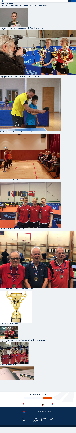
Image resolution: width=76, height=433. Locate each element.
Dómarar (42, 420)
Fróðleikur (19, 1)
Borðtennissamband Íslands (24, 412)
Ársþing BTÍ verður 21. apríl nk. (10, 364)
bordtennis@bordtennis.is (25, 421)
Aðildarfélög (35, 418)
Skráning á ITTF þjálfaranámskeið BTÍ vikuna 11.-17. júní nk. (20, 76)
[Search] (69, 1)
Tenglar (51, 419)
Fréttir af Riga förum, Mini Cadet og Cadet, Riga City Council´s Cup (22, 340)
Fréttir (7, 1)
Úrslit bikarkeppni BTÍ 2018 (9, 323)
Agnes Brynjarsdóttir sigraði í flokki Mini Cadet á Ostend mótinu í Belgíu (24, 5)
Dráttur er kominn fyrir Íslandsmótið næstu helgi (16, 288)
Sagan (42, 417)
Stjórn (34, 419)
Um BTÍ (22, 1)
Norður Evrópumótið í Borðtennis (11, 180)
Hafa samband (43, 421)
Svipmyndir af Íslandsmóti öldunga (12, 228)
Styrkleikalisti (11, 1)
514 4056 (24, 420)
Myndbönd (51, 418)
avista (6, 29)
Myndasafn (51, 417)
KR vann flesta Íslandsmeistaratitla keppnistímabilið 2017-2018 (21, 28)
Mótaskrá (15, 1)
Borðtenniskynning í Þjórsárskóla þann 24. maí (16, 132)
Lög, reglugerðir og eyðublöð (36, 421)
